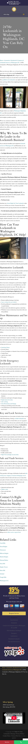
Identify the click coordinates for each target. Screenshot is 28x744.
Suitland (2, 574)
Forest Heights (3, 546)
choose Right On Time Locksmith (15, 203)
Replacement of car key (7, 400)
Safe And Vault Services (14, 641)
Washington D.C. (4, 580)
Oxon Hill (2, 563)
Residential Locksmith (14, 639)
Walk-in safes (4, 489)
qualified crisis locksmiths (8, 80)
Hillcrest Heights (4, 553)
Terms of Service (16, 736)
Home (1, 60)
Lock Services (14, 636)
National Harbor (4, 560)
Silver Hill (2, 570)
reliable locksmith (19, 418)
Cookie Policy (6, 736)
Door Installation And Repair (14, 630)
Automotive (14, 623)
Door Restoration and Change (8, 404)
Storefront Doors (5, 347)
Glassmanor (3, 550)
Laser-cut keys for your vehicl (8, 302)
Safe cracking (4, 402)
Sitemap (13, 734)
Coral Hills (2, 543)
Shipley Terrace (4, 567)
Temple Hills (3, 577)
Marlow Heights (4, 557)
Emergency (14, 633)
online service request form (14, 532)
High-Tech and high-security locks (10, 454)
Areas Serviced (14, 620)
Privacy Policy (20, 734)
